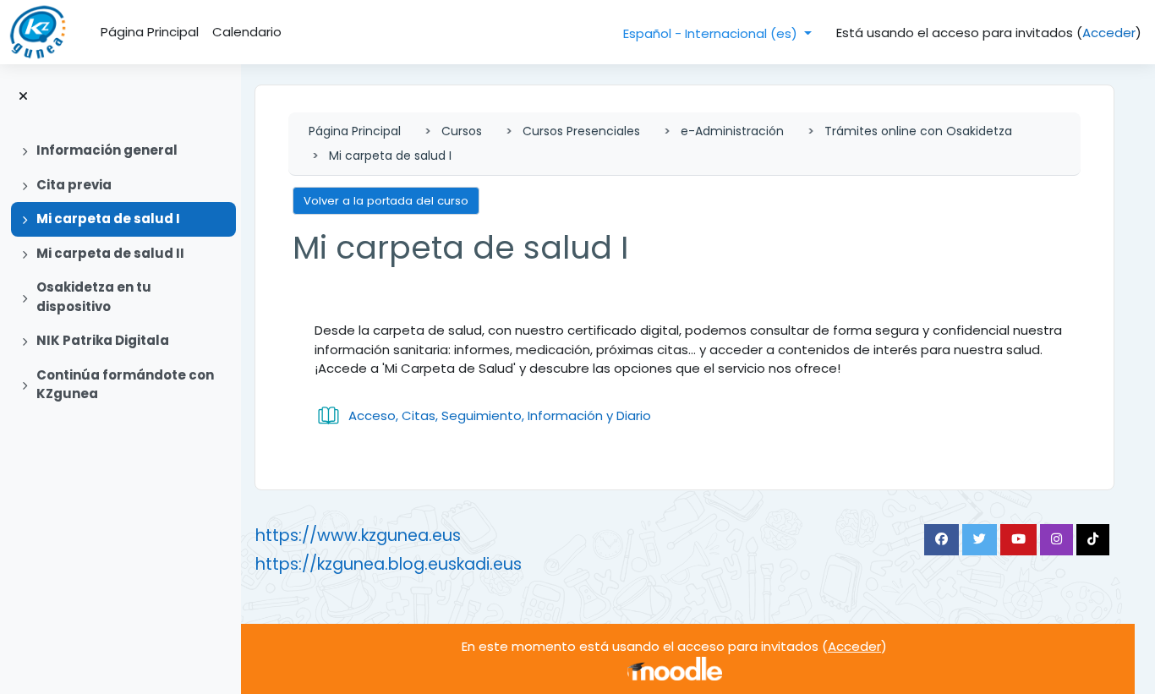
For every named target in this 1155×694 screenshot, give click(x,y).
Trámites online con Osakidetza (918, 131)
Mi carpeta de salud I (108, 218)
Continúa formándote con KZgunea (125, 384)
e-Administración (732, 131)
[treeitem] (120, 151)
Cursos (461, 131)
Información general (107, 150)
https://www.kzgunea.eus (358, 535)
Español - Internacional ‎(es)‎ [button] (712, 33)
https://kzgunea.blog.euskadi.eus (388, 564)
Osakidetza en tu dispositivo (93, 296)
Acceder (1109, 32)
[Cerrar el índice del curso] (23, 96)
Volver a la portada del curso (386, 201)
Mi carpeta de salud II (110, 253)
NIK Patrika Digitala (102, 340)
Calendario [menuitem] (247, 32)
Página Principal (355, 131)
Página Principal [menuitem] (150, 32)
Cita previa (74, 185)
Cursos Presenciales (581, 131)
